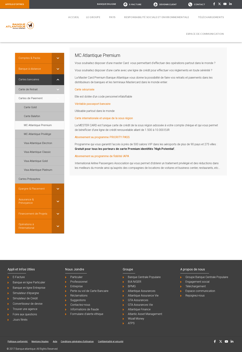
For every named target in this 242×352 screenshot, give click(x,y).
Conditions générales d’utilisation (77, 341)
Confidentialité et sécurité (110, 341)
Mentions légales (40, 341)
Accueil (73, 17)
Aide (55, 341)
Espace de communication (205, 33)
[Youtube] (225, 4)
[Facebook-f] (214, 4)
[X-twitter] (219, 4)
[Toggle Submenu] (58, 58)
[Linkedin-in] (230, 4)
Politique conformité (18, 341)
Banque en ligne (106, 4)
